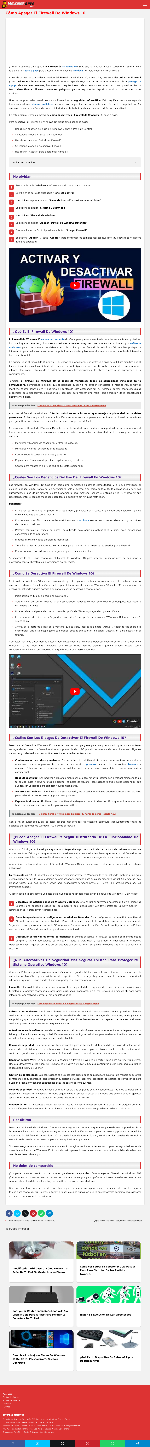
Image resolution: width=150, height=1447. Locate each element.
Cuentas (6, 1407)
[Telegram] (49, 1213)
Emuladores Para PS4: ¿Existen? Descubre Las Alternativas (28, 1432)
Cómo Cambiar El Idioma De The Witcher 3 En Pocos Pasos (28, 1422)
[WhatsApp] (41, 1213)
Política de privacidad (12, 1400)
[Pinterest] (33, 1213)
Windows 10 (69, 66)
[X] (25, 1213)
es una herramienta (53, 339)
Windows (78, 70)
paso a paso (31, 70)
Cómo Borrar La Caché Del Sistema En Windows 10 (31, 1220)
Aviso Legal (7, 1394)
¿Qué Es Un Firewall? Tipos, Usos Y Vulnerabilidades (118, 1220)
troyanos (133, 764)
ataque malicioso (42, 104)
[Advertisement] (75, 42)
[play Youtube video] (75, 285)
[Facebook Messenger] (17, 1213)
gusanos (91, 764)
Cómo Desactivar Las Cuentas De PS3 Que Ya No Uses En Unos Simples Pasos (36, 1419)
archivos (84, 520)
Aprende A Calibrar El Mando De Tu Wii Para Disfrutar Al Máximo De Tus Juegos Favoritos (41, 1425)
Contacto (7, 1403)
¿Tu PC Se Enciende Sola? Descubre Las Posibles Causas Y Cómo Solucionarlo (36, 1429)
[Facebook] (9, 1213)
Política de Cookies (11, 1397)
